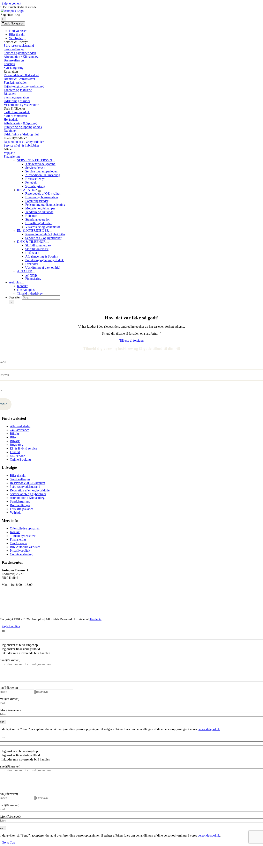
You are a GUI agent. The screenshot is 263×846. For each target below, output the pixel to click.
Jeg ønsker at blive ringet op (19, 645)
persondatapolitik (209, 729)
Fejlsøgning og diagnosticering (24, 86)
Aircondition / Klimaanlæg (21, 56)
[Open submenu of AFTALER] (33, 272)
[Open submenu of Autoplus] (22, 283)
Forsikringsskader (15, 82)
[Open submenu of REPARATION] (39, 191)
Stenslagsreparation (16, 97)
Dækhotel (10, 130)
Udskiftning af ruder (17, 101)
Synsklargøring (13, 67)
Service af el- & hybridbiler (21, 145)
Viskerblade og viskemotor (21, 104)
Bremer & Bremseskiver (19, 79)
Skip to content (11, 3)
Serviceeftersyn (14, 49)
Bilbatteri (10, 93)
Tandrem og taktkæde (18, 90)
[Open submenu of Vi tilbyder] (24, 39)
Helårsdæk (11, 119)
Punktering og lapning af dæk (23, 127)
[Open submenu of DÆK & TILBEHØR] (47, 242)
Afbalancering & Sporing (20, 123)
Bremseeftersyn (14, 60)
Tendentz (96, 619)
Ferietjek (9, 64)
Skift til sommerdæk (17, 112)
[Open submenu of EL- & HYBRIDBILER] (50, 231)
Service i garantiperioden (20, 53)
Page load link (11, 626)
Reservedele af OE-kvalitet (21, 75)
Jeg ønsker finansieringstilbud (20, 649)
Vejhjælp (9, 153)
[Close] (3, 631)
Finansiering (12, 156)
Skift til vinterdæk (15, 116)
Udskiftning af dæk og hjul (21, 134)
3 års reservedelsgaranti (19, 45)
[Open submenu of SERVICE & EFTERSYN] (53, 161)
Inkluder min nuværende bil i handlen (25, 653)
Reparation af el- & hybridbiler (24, 141)
